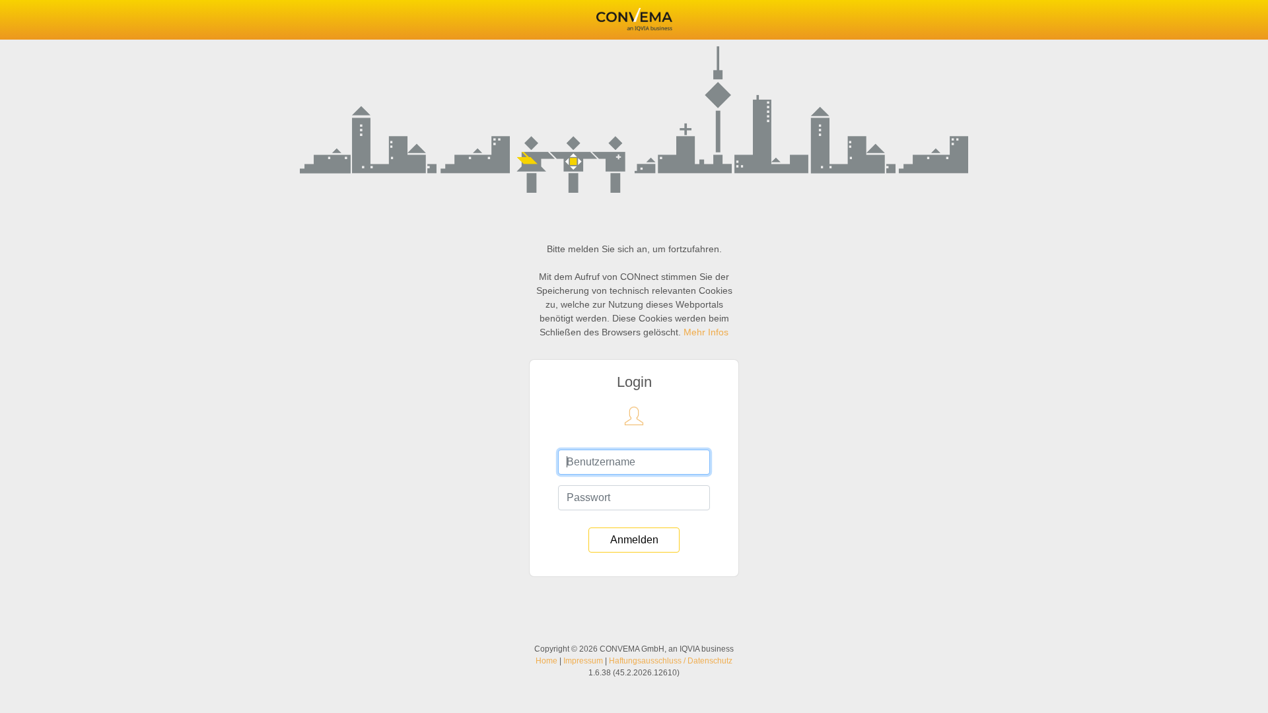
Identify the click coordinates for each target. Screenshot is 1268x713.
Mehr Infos (706, 332)
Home (546, 660)
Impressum (583, 660)
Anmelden (634, 539)
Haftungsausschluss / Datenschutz (670, 660)
